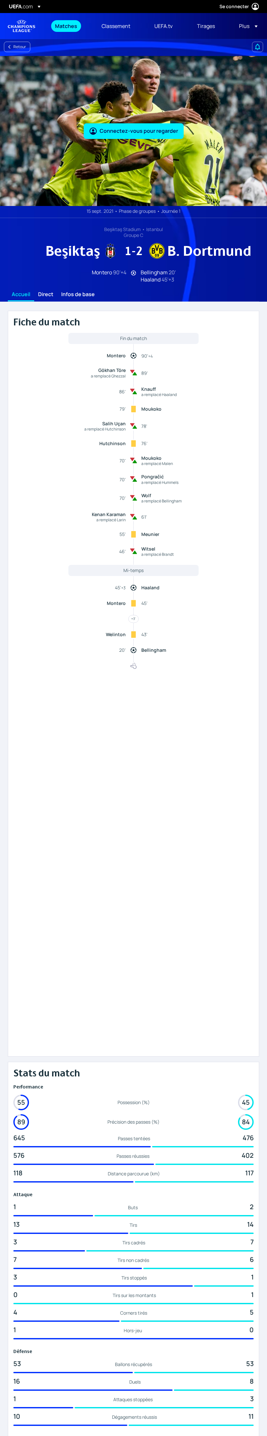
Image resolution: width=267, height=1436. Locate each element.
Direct (45, 294)
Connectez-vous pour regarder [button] (139, 130)
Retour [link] (19, 46)
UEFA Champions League (21, 26)
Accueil (21, 294)
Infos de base (78, 294)
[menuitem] (70, 26)
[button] (246, 26)
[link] (66, 26)
